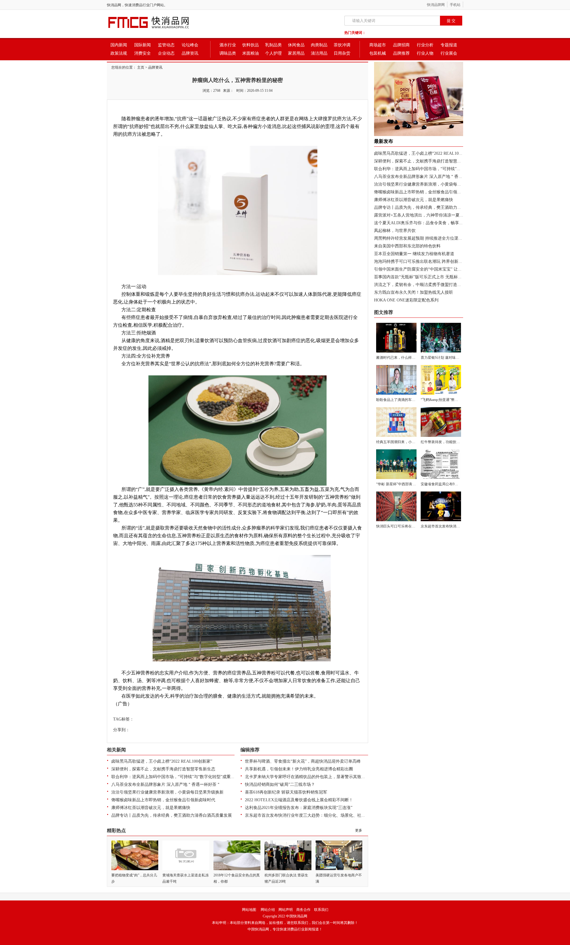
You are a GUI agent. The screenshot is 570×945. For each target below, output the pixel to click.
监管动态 (166, 45)
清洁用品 (319, 53)
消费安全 (142, 53)
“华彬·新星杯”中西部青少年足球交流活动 (408, 484)
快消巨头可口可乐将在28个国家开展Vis (407, 526)
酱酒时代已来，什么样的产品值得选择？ (408, 357)
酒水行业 (227, 45)
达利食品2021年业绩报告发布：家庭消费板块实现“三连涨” (298, 807)
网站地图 (249, 910)
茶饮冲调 (342, 45)
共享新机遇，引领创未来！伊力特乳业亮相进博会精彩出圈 (299, 769)
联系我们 (321, 910)
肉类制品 (319, 45)
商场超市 (377, 45)
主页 (140, 67)
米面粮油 (250, 53)
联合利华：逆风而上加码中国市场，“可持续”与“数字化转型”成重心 (173, 777)
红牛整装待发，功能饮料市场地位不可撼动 (454, 442)
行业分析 (425, 45)
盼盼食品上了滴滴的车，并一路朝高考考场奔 (411, 400)
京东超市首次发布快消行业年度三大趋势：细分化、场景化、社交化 (307, 815)
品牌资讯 (190, 53)
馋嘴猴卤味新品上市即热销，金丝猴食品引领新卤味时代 (163, 800)
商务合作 (303, 910)
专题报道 (449, 45)
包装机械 (377, 53)
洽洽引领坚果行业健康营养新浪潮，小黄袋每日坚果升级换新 (167, 792)
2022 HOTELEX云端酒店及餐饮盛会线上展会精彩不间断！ (299, 800)
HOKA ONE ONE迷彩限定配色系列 (406, 300)
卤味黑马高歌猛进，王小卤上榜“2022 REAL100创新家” (161, 761)
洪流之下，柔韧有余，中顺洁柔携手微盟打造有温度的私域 (428, 284)
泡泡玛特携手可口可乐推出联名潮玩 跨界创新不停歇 (422, 261)
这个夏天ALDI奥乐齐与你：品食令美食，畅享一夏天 (422, 223)
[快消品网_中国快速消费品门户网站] (159, 29)
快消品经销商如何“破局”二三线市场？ (280, 784)
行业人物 (425, 53)
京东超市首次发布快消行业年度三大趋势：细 (456, 526)
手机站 (455, 5)
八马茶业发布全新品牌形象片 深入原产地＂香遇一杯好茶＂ (166, 784)
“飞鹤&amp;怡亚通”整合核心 (443, 400)
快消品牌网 (436, 5)
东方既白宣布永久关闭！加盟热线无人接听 (413, 292)
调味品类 (227, 53)
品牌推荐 (401, 53)
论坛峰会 (190, 45)
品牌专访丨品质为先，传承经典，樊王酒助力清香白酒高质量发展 (171, 815)
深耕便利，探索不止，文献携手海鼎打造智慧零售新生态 (163, 769)
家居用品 (296, 53)
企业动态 (166, 53)
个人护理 (273, 53)
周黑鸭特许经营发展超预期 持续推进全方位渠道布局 (422, 238)
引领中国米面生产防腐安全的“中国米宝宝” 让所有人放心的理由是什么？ (441, 269)
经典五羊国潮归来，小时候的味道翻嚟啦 (408, 442)
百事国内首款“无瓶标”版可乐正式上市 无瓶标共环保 (422, 277)
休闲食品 (296, 45)
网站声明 (285, 910)
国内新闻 (118, 45)
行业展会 (449, 53)
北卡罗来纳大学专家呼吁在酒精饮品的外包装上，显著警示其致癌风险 (309, 777)
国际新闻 (142, 45)
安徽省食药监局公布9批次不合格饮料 (450, 484)
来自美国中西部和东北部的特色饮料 (407, 246)
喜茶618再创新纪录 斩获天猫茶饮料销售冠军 (286, 792)
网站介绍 (268, 910)
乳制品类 (273, 45)
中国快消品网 (296, 916)
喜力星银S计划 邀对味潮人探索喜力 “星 (452, 357)
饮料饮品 (250, 45)
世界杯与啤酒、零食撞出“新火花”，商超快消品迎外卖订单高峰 (303, 761)
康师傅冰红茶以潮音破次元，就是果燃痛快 (150, 807)
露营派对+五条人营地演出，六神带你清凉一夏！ (419, 215)
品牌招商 (401, 45)
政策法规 (118, 53)
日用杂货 (342, 53)
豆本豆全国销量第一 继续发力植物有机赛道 (414, 254)
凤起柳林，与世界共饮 (395, 230)
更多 (358, 830)
